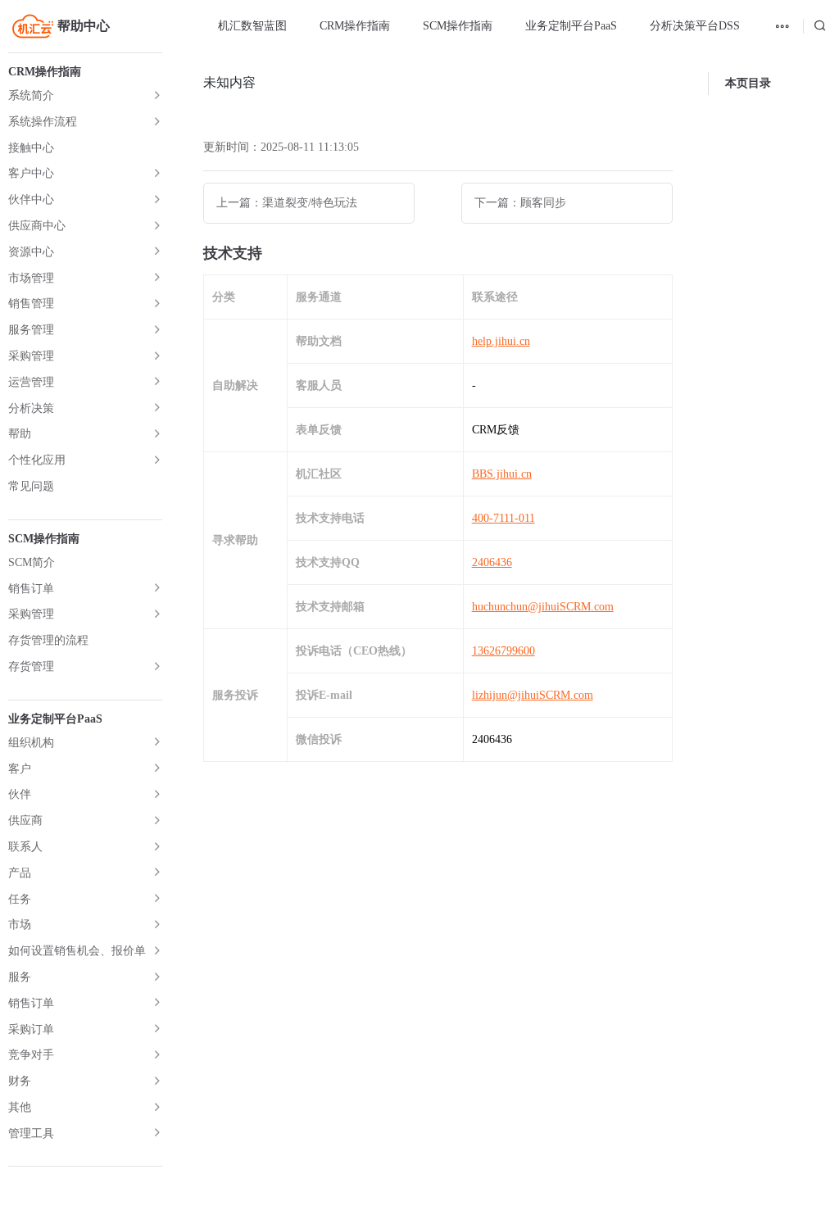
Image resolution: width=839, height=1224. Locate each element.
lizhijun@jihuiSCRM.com (532, 695)
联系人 (25, 847)
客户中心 (31, 173)
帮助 (19, 434)
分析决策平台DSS (695, 26)
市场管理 (31, 278)
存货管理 (31, 666)
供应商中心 (37, 226)
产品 (19, 873)
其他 (19, 1107)
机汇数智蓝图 (252, 26)
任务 (19, 899)
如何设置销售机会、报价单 (77, 951)
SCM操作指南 (457, 26)
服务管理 (31, 330)
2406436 (492, 562)
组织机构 (31, 743)
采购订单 (31, 1029)
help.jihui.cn (501, 341)
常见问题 (31, 486)
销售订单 (31, 589)
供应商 (25, 820)
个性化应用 (37, 460)
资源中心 (31, 252)
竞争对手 (31, 1055)
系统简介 (31, 95)
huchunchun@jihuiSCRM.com (543, 607)
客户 (19, 769)
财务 (19, 1081)
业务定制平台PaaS (571, 26)
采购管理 (31, 356)
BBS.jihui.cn (502, 474)
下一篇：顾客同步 (520, 203)
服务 (19, 977)
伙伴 (19, 794)
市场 (19, 924)
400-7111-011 (503, 518)
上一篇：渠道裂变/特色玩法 (286, 203)
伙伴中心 (31, 199)
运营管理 (31, 382)
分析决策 (31, 408)
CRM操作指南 (355, 26)
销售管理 (31, 303)
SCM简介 (31, 562)
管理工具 (31, 1133)
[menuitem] (252, 26)
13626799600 (503, 651)
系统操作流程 (42, 122)
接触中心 (31, 148)
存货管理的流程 (48, 640)
